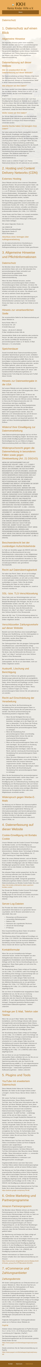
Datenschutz (29, 1364)
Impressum (19, 1364)
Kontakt (10, 1364)
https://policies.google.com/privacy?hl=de (15, 1190)
